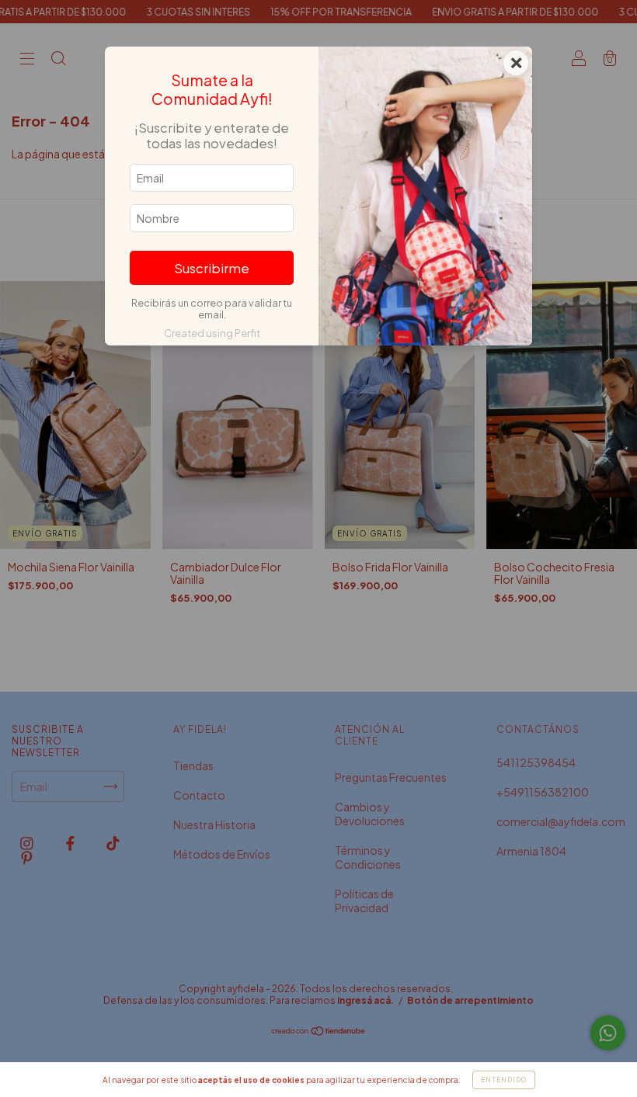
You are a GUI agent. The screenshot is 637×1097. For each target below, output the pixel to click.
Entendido (504, 1080)
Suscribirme (211, 268)
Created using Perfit (212, 333)
